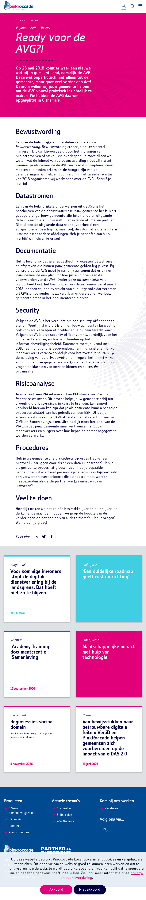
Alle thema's (65, 821)
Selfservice (64, 815)
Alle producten (19, 832)
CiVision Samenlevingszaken (22, 811)
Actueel (24, 21)
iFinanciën (15, 819)
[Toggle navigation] (140, 5)
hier (19, 183)
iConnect (15, 826)
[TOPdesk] (124, 5)
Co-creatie (64, 808)
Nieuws (34, 21)
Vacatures (111, 808)
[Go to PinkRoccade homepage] (18, 5)
